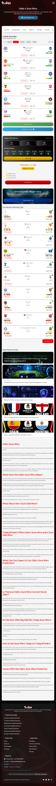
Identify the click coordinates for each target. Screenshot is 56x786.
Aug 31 (22, 42)
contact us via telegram (15, 764)
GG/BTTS (31, 30)
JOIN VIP (27, 158)
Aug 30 (15, 42)
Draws (24, 30)
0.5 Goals (39, 30)
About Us (6, 744)
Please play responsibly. (41, 774)
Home (5, 741)
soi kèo (25, 770)
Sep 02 (34, 42)
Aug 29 (9, 42)
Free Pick (6, 30)
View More (47, 341)
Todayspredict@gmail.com (17, 761)
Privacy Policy (33, 746)
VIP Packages (7, 746)
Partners (31, 751)
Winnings (6, 749)
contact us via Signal (14, 767)
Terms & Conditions (34, 744)
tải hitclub (29, 770)
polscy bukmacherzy (19, 770)
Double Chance (16, 30)
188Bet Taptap (12, 770)
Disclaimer (32, 741)
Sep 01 (28, 42)
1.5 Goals (47, 30)
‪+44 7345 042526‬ (18, 759)
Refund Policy (33, 749)
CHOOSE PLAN (28, 182)
